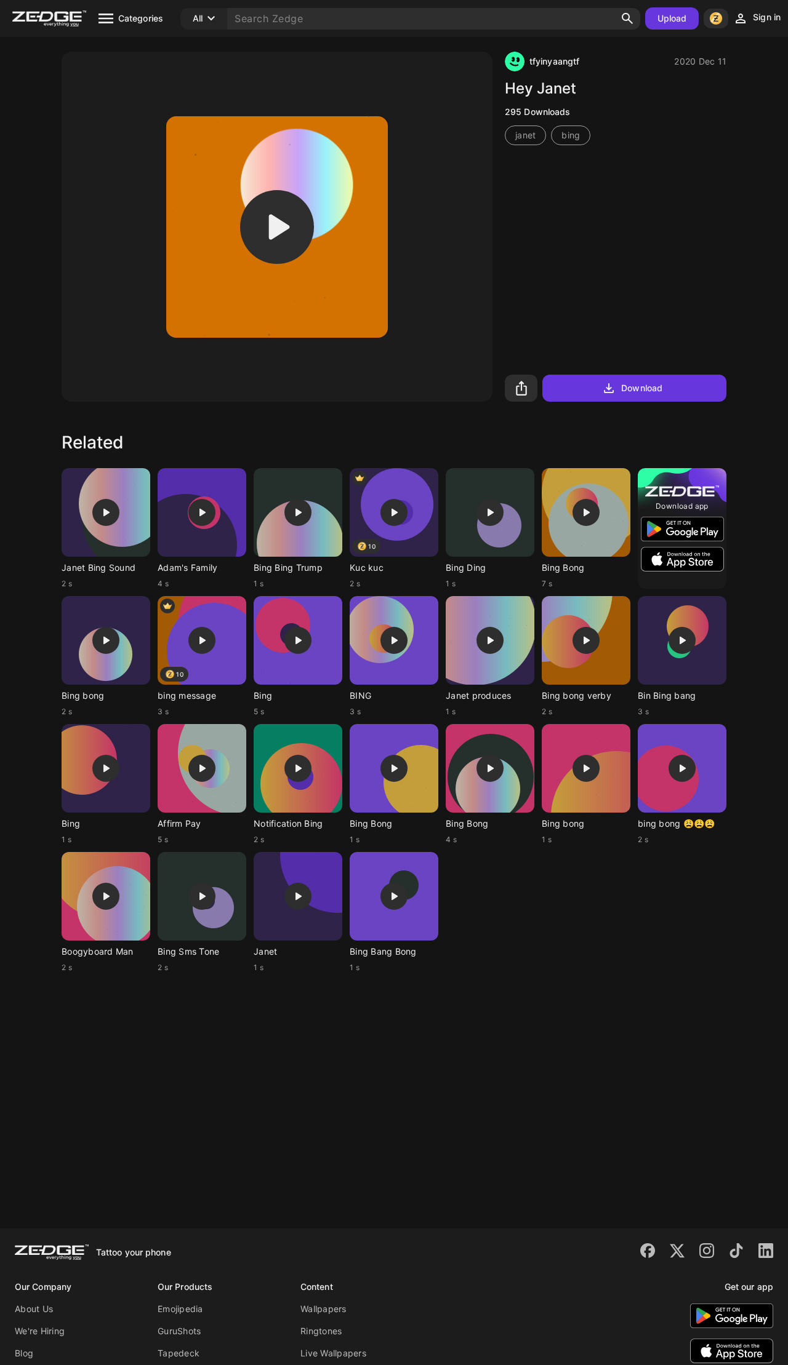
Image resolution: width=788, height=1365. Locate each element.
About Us (34, 1308)
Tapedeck (178, 1353)
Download (641, 388)
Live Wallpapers (333, 1353)
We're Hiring (40, 1331)
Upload (672, 18)
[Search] (627, 18)
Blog (24, 1353)
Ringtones (321, 1331)
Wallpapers (323, 1308)
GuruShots (179, 1331)
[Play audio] (277, 227)
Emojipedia (180, 1308)
